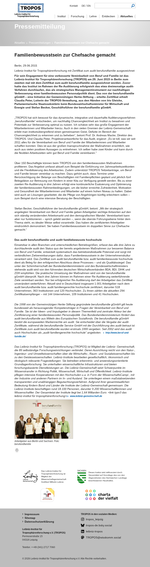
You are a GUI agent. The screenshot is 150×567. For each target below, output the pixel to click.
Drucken (16, 450)
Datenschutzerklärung (39, 521)
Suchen (133, 5)
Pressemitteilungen (40, 42)
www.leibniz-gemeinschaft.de (86, 396)
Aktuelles (19, 42)
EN (89, 6)
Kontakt (74, 6)
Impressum (32, 514)
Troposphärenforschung (31, 10)
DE (83, 6)
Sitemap (30, 517)
